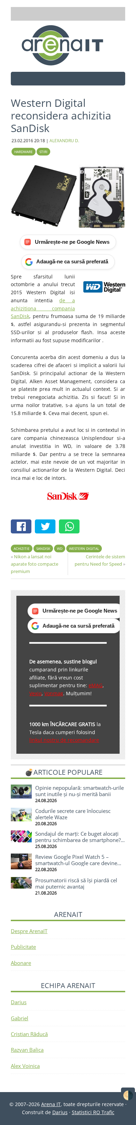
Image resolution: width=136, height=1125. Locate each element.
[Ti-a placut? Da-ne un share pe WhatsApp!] (71, 527)
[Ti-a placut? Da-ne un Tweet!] (47, 527)
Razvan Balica (27, 1049)
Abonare (21, 962)
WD (59, 548)
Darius (19, 1002)
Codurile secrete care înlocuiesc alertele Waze (73, 814)
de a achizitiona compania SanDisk (43, 308)
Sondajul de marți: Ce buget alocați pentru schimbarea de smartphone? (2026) (78, 840)
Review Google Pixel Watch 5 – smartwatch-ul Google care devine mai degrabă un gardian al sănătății (77, 863)
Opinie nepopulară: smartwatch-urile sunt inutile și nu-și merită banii (79, 791)
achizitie (22, 548)
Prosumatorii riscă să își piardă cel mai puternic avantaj (76, 883)
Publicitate (23, 946)
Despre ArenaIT (29, 930)
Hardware (23, 151)
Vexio (35, 693)
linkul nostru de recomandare (64, 740)
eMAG (96, 685)
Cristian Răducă (29, 1033)
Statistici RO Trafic (93, 1112)
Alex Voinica (25, 1065)
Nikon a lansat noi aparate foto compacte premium (34, 563)
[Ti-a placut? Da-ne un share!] (23, 527)
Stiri (43, 151)
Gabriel (19, 1018)
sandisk (43, 548)
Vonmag (53, 693)
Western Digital (84, 548)
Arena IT (68, 45)
